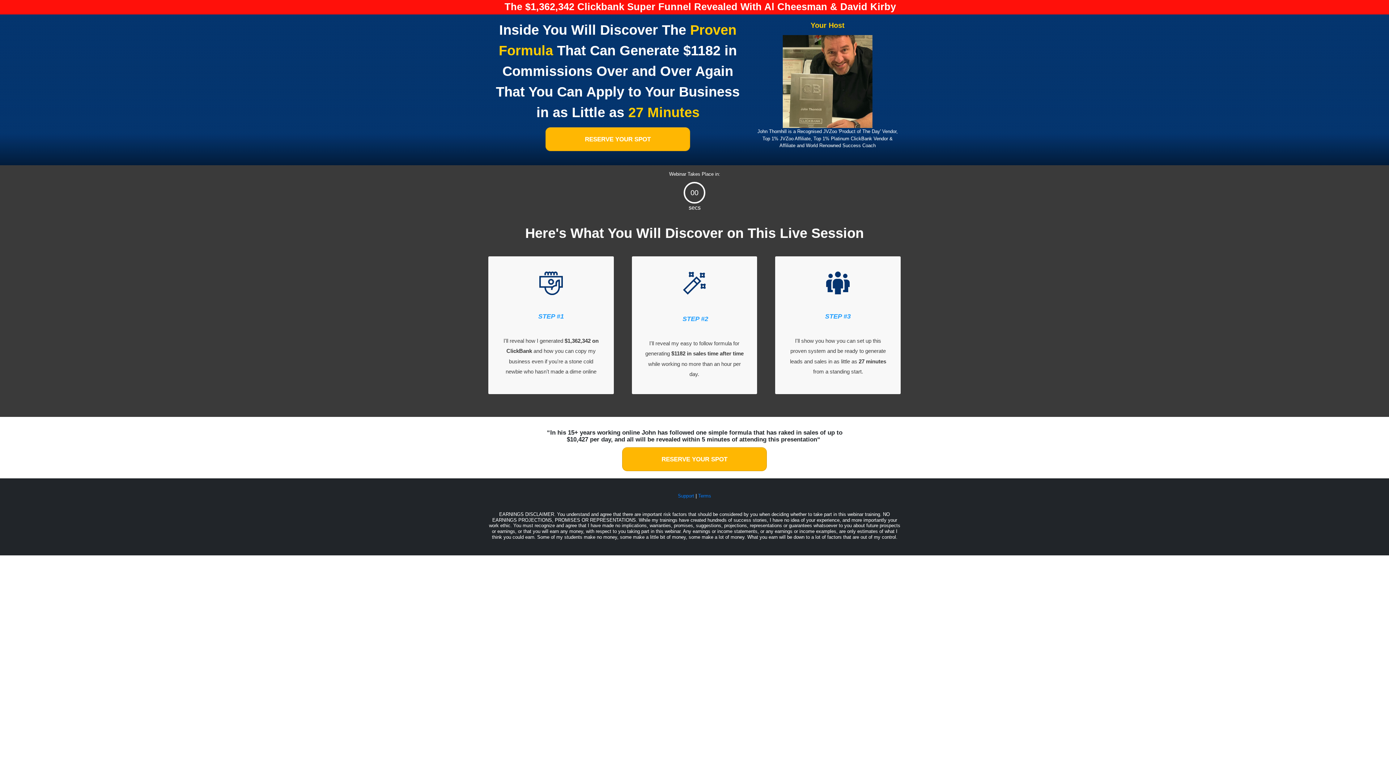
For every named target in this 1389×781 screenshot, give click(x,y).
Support (686, 496)
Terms (704, 496)
